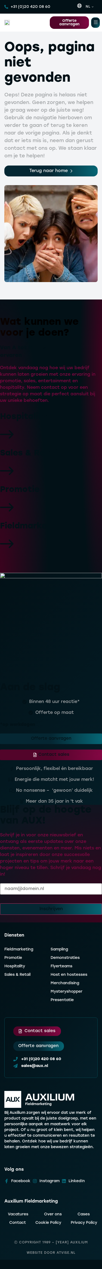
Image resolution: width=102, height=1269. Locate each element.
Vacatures (18, 1214)
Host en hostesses (69, 975)
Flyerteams (61, 966)
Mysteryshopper (66, 992)
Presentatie (62, 1000)
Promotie (13, 958)
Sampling (59, 949)
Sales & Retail (17, 975)
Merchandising (65, 983)
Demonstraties (65, 958)
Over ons (53, 1214)
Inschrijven (51, 909)
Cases (84, 1214)
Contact (17, 1223)
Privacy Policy (84, 1223)
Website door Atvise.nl (51, 1253)
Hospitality (14, 966)
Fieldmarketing (18, 949)
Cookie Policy (48, 1223)
